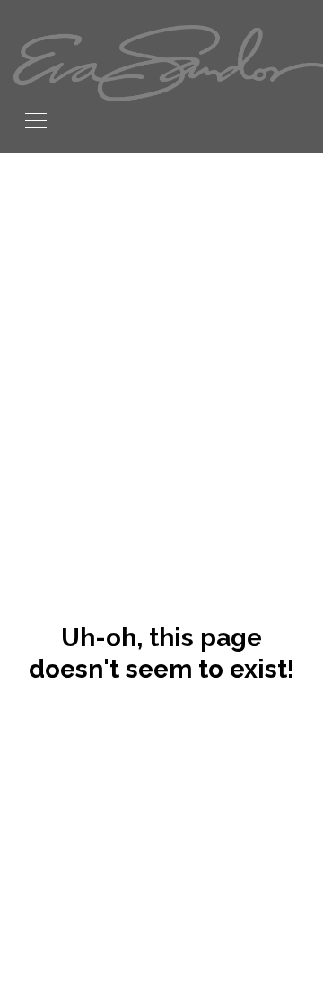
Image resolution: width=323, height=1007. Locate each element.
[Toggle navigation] (35, 119)
